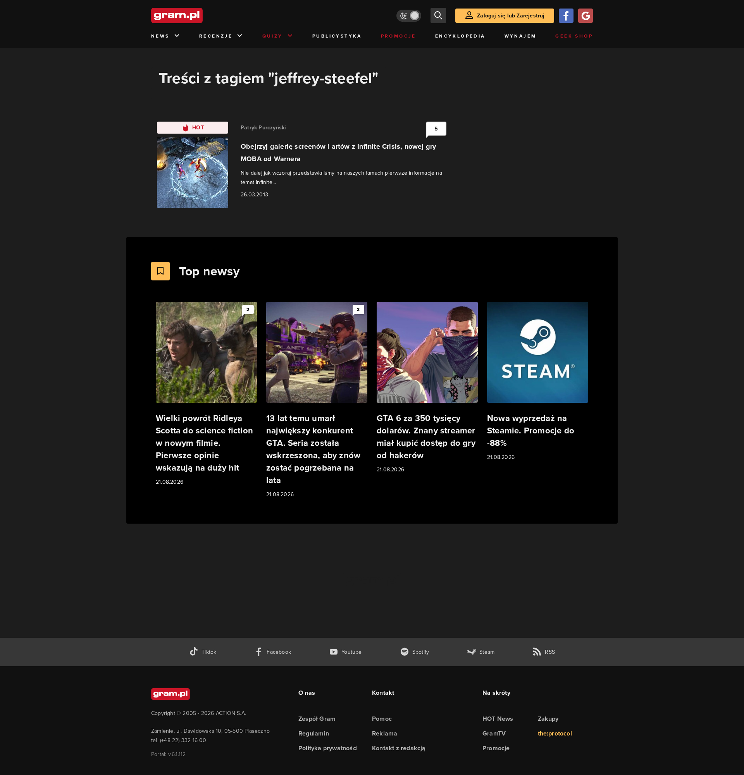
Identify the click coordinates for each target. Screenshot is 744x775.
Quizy (272, 36)
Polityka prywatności (328, 748)
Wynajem (521, 36)
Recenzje (215, 36)
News (160, 36)
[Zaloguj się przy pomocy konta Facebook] (566, 16)
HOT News (497, 718)
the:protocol (555, 733)
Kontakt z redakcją (399, 748)
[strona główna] (196, 15)
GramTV (494, 733)
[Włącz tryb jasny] (408, 16)
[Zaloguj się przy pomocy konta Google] (585, 16)
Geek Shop (574, 36)
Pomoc (382, 718)
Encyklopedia (460, 36)
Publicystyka (337, 36)
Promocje (398, 36)
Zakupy (548, 718)
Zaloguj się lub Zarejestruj (510, 16)
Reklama (384, 733)
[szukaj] (438, 15)
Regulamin (313, 733)
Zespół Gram (317, 718)
